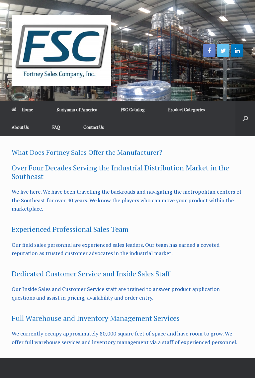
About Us (20, 127)
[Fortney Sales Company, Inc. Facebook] (209, 50)
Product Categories (186, 110)
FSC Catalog (133, 110)
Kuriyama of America (76, 110)
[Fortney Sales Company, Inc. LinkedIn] (237, 50)
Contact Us (93, 127)
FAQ (56, 127)
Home (27, 110)
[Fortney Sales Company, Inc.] (61, 50)
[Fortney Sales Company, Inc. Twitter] (223, 50)
